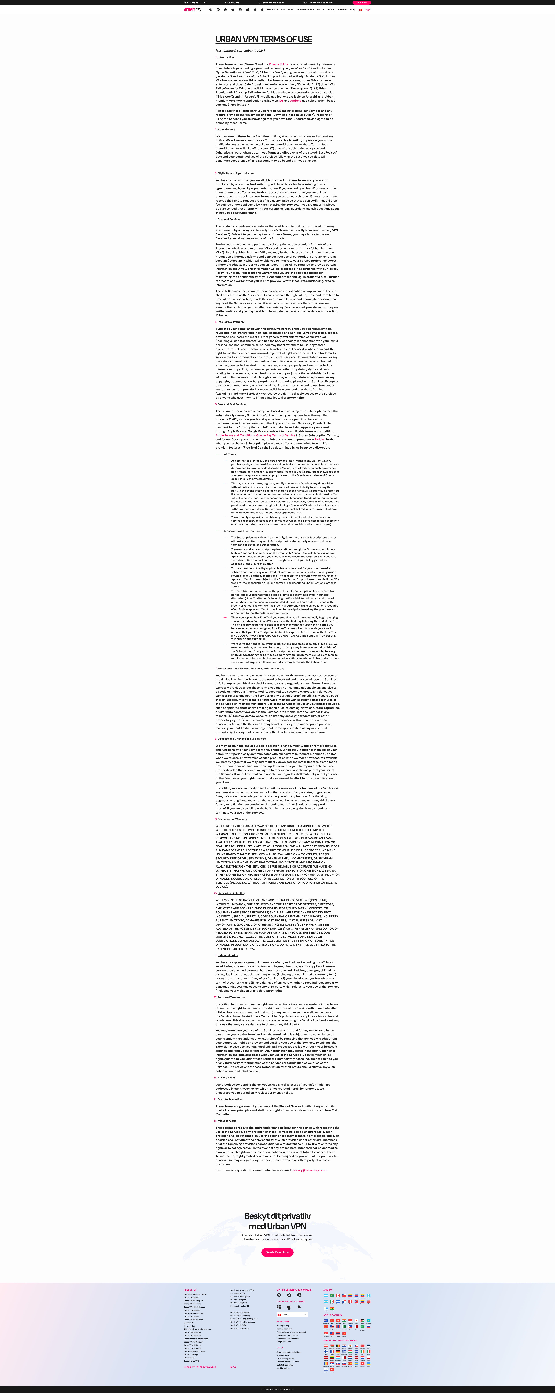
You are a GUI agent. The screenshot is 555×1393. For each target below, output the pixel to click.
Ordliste (342, 9)
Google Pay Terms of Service (275, 435)
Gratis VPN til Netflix (192, 1345)
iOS (281, 100)
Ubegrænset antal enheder (288, 1338)
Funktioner (287, 9)
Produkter (272, 9)
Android (295, 100)
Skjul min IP (188, 1323)
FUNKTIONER (283, 1321)
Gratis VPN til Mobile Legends (242, 1322)
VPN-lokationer (305, 9)
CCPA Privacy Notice (285, 1358)
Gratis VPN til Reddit (192, 1332)
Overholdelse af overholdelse (289, 1352)
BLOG (233, 1367)
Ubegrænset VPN (284, 1341)
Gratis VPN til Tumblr (192, 1348)
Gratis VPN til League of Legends (243, 1319)
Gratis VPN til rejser (192, 1310)
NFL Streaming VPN (238, 1300)
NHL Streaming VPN (238, 1303)
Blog (352, 9)
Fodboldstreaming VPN (240, 1306)
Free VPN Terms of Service (288, 1362)
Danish (286, 1314)
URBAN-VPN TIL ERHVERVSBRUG (200, 1367)
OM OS (280, 1348)
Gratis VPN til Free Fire (239, 1312)
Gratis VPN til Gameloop (240, 1315)
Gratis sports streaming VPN (242, 1290)
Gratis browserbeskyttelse (195, 1294)
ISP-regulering (283, 1326)
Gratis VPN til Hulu (191, 1297)
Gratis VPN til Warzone (239, 1328)
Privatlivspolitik (283, 1355)
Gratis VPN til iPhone (192, 1304)
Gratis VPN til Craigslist (193, 1342)
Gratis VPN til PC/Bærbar (194, 1307)
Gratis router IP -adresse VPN (196, 1339)
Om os (320, 9)
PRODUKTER (190, 1290)
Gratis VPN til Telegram (193, 1301)
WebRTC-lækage (191, 1355)
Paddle (319, 439)
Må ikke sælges (283, 1368)
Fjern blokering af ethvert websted (291, 1332)
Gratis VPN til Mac (191, 1316)
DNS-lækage (189, 1358)
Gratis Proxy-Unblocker (194, 1313)
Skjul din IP (362, 2)
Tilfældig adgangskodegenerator (197, 1329)
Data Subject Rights (285, 1365)
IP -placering (189, 1326)
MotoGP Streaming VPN (240, 1296)
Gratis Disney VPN (191, 1361)
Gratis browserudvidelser (194, 1351)
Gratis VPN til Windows (193, 1319)
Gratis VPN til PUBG (238, 1325)
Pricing (331, 9)
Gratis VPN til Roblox (192, 1335)
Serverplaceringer (284, 1329)
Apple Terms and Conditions (235, 435)
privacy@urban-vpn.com (309, 1170)
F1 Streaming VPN (237, 1293)
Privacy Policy (278, 64)
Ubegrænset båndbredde (287, 1335)
